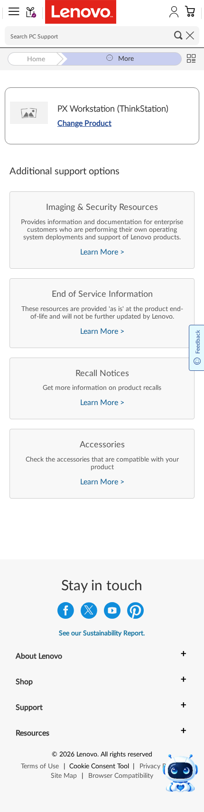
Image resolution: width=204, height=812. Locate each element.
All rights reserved (126, 754)
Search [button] (178, 35)
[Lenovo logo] (80, 12)
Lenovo (86, 754)
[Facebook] (65, 612)
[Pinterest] (135, 612)
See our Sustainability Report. (102, 633)
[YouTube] (112, 612)
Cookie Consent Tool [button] (99, 766)
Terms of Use (40, 766)
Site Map (64, 776)
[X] (89, 612)
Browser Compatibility (120, 776)
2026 (66, 754)
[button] (11, 13)
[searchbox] (102, 35)
